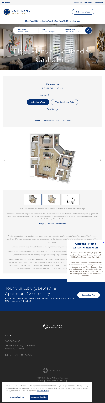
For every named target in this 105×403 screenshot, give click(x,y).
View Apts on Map (51, 120)
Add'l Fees (43, 95)
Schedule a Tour (83, 12)
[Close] (87, 386)
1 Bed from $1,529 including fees (38, 21)
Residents (88, 2)
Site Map (63, 381)
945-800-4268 (12, 341)
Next (100, 160)
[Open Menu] (100, 12)
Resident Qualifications (56, 223)
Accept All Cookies (38, 397)
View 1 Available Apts (64, 102)
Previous (4, 160)
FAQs (41, 223)
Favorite (50, 109)
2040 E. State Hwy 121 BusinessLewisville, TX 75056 (20, 347)
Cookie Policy (43, 391)
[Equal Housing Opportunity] (6, 354)
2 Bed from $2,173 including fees (67, 21)
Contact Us (77, 2)
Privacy (40, 381)
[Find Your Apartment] (88, 30)
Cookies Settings (17, 397)
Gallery (37, 120)
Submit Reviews (52, 381)
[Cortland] (52, 370)
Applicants (98, 2)
